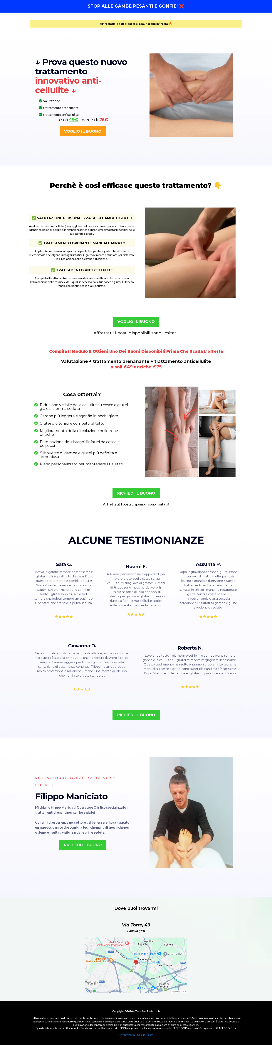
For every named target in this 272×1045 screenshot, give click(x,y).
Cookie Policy (145, 1034)
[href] (136, 965)
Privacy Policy (127, 1034)
